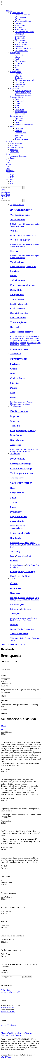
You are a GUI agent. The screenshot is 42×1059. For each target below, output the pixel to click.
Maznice (18, 620)
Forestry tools (15, 53)
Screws (17, 105)
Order (8, 160)
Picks (27, 543)
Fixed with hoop (24, 629)
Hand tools (19, 118)
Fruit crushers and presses (24, 32)
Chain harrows (20, 40)
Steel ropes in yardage (23, 91)
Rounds (18, 137)
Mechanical (14, 313)
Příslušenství (19, 110)
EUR (12, 177)
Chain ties (18, 76)
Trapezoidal (20, 526)
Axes (29, 545)
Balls (22, 638)
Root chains (19, 82)
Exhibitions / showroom (14, 148)
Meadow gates (25, 345)
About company (16, 143)
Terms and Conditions (18, 156)
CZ (11, 181)
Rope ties (18, 74)
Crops (37, 598)
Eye (17, 449)
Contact (8, 166)
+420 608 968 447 (8, 1008)
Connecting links (33, 449)
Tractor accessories (22, 139)
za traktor (13, 276)
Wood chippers (20, 17)
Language (9, 179)
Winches (18, 19)
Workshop (19, 120)
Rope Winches (15, 338)
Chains (17, 57)
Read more (27, 451)
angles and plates (21, 112)
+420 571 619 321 (8, 1012)
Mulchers (18, 27)
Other (17, 70)
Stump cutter (31, 343)
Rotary (33, 629)
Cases (29, 620)
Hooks (17, 59)
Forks (12, 545)
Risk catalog (14, 145)
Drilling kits (19, 34)
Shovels (18, 545)
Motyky (33, 543)
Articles (8, 164)
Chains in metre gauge (23, 93)
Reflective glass (20, 133)
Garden (17, 122)
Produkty (9, 11)
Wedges (29, 402)
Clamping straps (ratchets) (24, 80)
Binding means (15, 72)
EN (11, 183)
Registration (10, 171)
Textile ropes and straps (23, 95)
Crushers (18, 23)
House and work (16, 116)
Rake (22, 543)
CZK (12, 175)
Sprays (12, 556)
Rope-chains (14, 89)
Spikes (17, 103)
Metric (12, 526)
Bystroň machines (16, 13)
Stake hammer (23, 341)
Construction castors (17, 565)
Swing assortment (23, 600)
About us (9, 141)
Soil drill (23, 343)
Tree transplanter (21, 44)
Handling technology (18, 402)
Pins (24, 620)
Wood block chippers (23, 21)
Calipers (23, 449)
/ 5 (3, 726)
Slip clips (18, 63)
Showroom (14, 150)
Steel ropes (19, 55)
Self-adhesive (15, 609)
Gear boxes (19, 129)
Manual (13, 576)
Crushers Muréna (32, 336)
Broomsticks (14, 543)
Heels (17, 99)
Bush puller (19, 46)
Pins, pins (13, 598)
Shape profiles (20, 101)
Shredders (21, 336)
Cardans (28, 638)
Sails (28, 565)
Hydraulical (24, 313)
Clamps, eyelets (16, 451)
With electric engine (17, 246)
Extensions (36, 638)
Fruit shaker (14, 343)
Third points (14, 638)
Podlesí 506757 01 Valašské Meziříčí (10, 991)
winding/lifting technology (24, 124)
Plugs (33, 565)
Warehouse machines (22, 15)
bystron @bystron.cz (8, 1025)
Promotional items (21, 51)
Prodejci (12, 1035)
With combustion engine (30, 224)
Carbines (21, 598)
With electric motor (17, 226)
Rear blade (14, 304)
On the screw (26, 609)
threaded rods (20, 114)
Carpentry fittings (16, 97)
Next (12, 547)
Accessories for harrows (24, 49)
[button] (2, 2)
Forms (12, 158)
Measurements (15, 404)
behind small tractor (17, 235)
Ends (17, 67)
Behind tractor (15, 224)
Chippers (13, 336)
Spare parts (19, 135)
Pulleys (17, 65)
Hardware (18, 131)
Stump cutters (20, 36)
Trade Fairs (14, 152)
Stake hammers (20, 30)
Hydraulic (20, 576)
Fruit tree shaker (21, 42)
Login (8, 169)
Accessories (19, 86)
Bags (24, 556)
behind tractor (31, 235)
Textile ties (19, 78)
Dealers (8, 162)
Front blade (23, 304)
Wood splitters (20, 25)
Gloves (18, 556)
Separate (13, 629)
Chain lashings (20, 61)
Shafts (12, 640)
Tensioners (30, 598)
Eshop (8, 154)
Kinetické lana (20, 84)
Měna (8, 173)
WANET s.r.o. (6, 1057)
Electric (28, 576)
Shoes (17, 107)
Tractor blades (20, 38)
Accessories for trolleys (18, 618)
